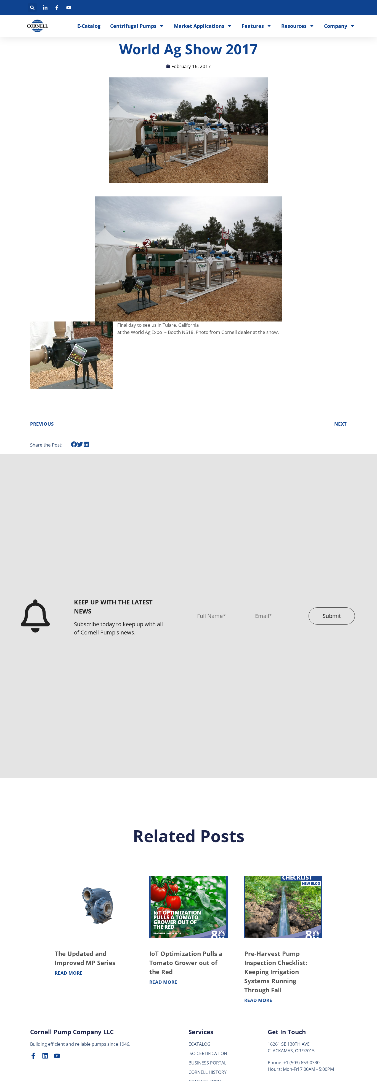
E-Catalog (88, 26)
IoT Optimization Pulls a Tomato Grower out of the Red (185, 962)
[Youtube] (57, 1056)
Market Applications (199, 26)
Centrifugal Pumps (133, 26)
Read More (69, 973)
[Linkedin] (45, 1056)
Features (253, 26)
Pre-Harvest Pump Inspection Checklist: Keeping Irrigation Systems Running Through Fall (275, 971)
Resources (294, 26)
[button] (32, 7)
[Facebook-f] (33, 1056)
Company (335, 26)
